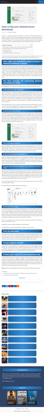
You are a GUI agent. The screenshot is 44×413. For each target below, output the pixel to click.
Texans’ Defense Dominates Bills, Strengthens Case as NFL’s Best (21, 325)
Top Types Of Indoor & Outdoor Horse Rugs (19, 297)
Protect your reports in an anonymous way (11, 53)
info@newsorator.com (9, 381)
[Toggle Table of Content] (30, 45)
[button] (36, 2)
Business (5, 271)
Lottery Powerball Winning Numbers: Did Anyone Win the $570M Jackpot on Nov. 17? (22, 338)
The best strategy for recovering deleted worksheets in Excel (15, 48)
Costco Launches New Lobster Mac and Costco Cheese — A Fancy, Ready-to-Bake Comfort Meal (22, 352)
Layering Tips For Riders (14, 303)
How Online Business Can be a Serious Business (20, 317)
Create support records (7, 51)
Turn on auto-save (6, 50)
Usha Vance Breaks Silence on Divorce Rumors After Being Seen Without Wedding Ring (22, 311)
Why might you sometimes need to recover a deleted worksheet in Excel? (17, 47)
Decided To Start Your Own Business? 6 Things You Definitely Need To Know (20, 273)
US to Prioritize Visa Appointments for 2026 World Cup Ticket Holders (21, 345)
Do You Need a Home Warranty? (10, 275)
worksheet (4, 106)
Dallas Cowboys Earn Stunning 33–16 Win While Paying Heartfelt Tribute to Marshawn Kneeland (21, 332)
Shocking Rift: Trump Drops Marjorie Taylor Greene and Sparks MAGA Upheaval (21, 359)
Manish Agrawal (22, 277)
